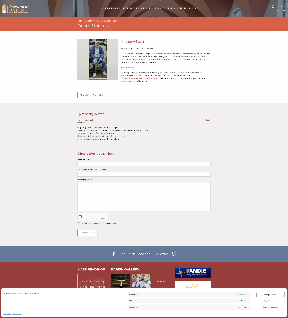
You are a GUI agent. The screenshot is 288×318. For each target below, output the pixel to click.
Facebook (144, 254)
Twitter (163, 254)
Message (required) (85, 180)
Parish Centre (177, 8)
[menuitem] (101, 10)
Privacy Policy (17, 314)
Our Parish (112, 8)
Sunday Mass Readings (92, 287)
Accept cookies (270, 295)
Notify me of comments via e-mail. (99, 223)
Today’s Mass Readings (92, 281)
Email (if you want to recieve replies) (92, 170)
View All (161, 281)
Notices (194, 8)
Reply (208, 120)
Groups (146, 8)
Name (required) (84, 159)
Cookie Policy (7, 314)
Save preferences (270, 307)
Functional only (270, 301)
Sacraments (130, 8)
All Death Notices (91, 94)
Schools (159, 8)
